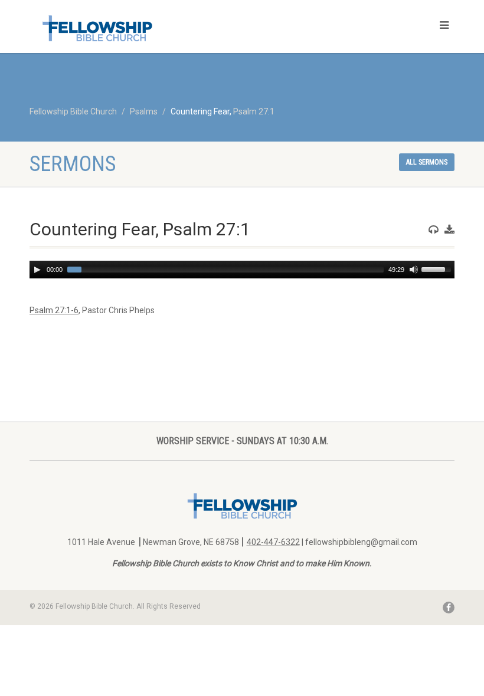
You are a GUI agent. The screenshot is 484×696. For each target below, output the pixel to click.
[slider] (437, 268)
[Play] (37, 269)
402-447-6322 (273, 542)
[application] (242, 269)
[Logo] (131, 28)
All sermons (426, 162)
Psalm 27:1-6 (54, 310)
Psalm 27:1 (253, 111)
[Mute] (413, 269)
